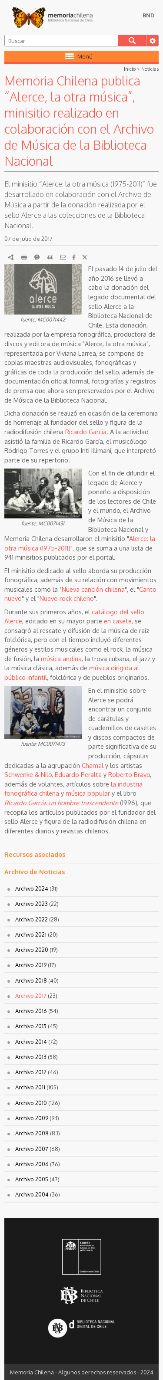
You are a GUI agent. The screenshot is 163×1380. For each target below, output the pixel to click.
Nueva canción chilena (93, 589)
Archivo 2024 (31, 888)
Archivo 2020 (31, 949)
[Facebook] (74, 257)
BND (148, 15)
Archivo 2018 (31, 980)
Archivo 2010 (31, 1102)
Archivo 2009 (31, 1117)
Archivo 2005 (31, 1179)
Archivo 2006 (32, 1163)
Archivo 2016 (31, 1010)
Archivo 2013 (31, 1056)
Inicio (130, 69)
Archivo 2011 (30, 1087)
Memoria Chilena (52, 17)
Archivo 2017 (31, 995)
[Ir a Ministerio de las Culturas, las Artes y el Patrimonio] (81, 1257)
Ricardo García (85, 432)
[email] (63, 257)
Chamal (92, 765)
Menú (85, 56)
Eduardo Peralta (78, 774)
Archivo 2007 (31, 1148)
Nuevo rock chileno (67, 598)
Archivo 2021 (31, 934)
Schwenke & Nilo (28, 774)
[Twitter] (84, 257)
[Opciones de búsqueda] (152, 40)
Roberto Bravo (129, 774)
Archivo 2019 (31, 964)
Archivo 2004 (32, 1194)
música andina (61, 658)
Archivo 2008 (32, 1133)
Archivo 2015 (31, 1026)
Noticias (150, 69)
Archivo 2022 (31, 919)
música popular (88, 793)
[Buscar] (132, 40)
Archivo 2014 (31, 1041)
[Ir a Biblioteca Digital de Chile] (81, 1329)
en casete (118, 621)
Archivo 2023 (31, 903)
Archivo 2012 (31, 1072)
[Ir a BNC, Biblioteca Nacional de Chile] (81, 1295)
